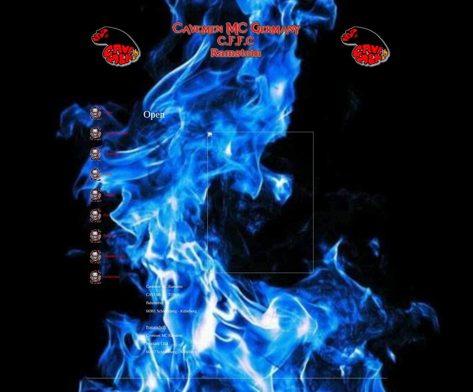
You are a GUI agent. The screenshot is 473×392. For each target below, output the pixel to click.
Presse (108, 236)
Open (107, 174)
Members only (114, 256)
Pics (106, 215)
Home (108, 113)
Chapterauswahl (115, 133)
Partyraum (111, 154)
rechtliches (111, 277)
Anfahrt (109, 195)
